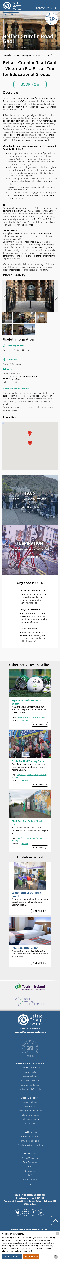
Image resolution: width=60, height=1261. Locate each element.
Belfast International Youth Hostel (26, 894)
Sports (42, 717)
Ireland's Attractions (30, 1115)
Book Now (30, 84)
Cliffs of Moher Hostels (30, 1080)
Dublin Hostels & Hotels (30, 1067)
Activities (33, 717)
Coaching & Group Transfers (30, 1145)
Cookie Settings (31, 1256)
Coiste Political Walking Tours (28, 761)
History (15, 777)
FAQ (30, 1175)
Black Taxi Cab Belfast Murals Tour (27, 822)
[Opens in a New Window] (18, 1212)
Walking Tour (32, 774)
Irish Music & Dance (30, 1119)
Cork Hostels (30, 1072)
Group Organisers (30, 1158)
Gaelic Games (30, 1123)
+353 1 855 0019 (32, 1028)
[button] (30, 433)
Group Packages (30, 1102)
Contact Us (42, 8)
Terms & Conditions (30, 1179)
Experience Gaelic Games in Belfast (26, 702)
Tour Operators (30, 1162)
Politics (42, 774)
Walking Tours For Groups (30, 1110)
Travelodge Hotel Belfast (25, 948)
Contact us (30, 1171)
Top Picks (21, 774)
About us (30, 1166)
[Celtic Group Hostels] (12, 5)
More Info (38, 724)
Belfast (25, 720)
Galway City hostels (30, 1076)
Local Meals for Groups (30, 1136)
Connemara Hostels (30, 1085)
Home (6, 55)
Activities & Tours (18, 55)
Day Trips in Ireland (30, 1140)
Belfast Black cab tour (35, 211)
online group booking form (36, 269)
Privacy (30, 1184)
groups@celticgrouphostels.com (30, 1031)
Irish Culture (22, 717)
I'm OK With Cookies (12, 1257)
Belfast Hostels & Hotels (30, 1089)
